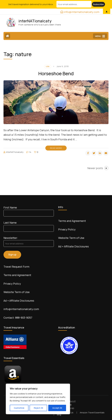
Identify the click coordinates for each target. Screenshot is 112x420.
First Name (10, 207)
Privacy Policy (12, 283)
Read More (56, 148)
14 (30, 152)
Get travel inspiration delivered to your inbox (30, 4)
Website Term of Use (17, 292)
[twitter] (94, 153)
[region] (38, 399)
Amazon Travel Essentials (92, 412)
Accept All (57, 407)
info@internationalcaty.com (21, 309)
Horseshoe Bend (56, 73)
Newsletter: (11, 238)
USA (47, 66)
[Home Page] (7, 35)
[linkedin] (100, 153)
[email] (105, 153)
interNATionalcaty (35, 21)
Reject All (38, 407)
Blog (59, 414)
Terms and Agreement (17, 275)
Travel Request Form (16, 266)
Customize (19, 407)
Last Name (10, 222)
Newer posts (95, 168)
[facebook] (88, 153)
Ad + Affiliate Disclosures (19, 300)
